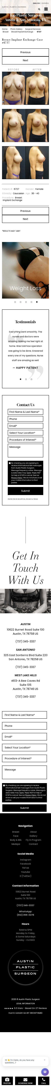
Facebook (25, 863)
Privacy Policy (16, 478)
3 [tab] (26, 302)
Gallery (33, 835)
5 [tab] (37, 302)
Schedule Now (25, 1083)
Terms (35, 499)
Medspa (15, 844)
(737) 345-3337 (26, 641)
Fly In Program (33, 840)
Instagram (25, 859)
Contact (33, 844)
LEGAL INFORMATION (25, 1003)
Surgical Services (33, 29)
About (33, 831)
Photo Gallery (16, 29)
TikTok (25, 867)
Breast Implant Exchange (22, 32)
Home (4, 29)
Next (25, 60)
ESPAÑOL (45, 3)
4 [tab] (31, 302)
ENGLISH (36, 3)
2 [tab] (20, 302)
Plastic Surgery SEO (18, 1013)
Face (15, 835)
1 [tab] (15, 302)
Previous (25, 52)
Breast (5, 32)
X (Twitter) (25, 876)
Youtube (25, 872)
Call (43, 1083)
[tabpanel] (25, 270)
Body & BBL (16, 840)
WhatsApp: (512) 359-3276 (25, 913)
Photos (7, 1083)
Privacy (29, 499)
